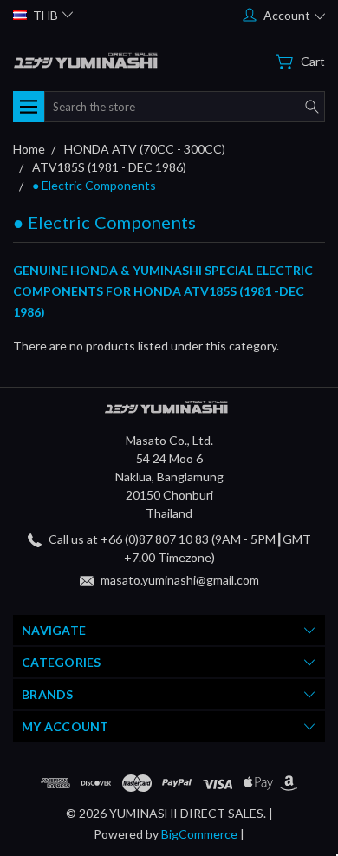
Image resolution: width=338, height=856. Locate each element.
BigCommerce (199, 834)
